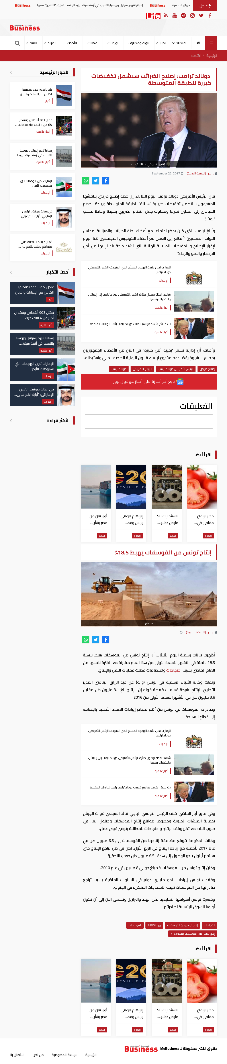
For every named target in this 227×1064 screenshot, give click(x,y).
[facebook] (106, 181)
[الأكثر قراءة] (11, 420)
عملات (92, 43)
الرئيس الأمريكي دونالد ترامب (176, 369)
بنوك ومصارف (139, 43)
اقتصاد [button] (181, 43)
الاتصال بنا (17, 1054)
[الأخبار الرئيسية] (11, 72)
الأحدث (72, 43)
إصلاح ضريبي (207, 369)
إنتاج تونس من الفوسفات (182, 925)
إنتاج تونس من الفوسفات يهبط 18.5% (192, 933)
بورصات (113, 43)
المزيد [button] (52, 43)
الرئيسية (211, 55)
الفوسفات (135, 925)
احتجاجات (173, 670)
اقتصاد (196, 55)
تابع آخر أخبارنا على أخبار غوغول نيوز (144, 381)
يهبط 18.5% (154, 925)
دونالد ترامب (119, 369)
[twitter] (96, 181)
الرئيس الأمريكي (142, 369)
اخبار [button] (163, 43)
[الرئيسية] (198, 43)
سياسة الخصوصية (64, 1054)
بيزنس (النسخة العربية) (200, 173)
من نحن (38, 1054)
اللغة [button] (33, 43)
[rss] (166, 15)
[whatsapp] (86, 181)
